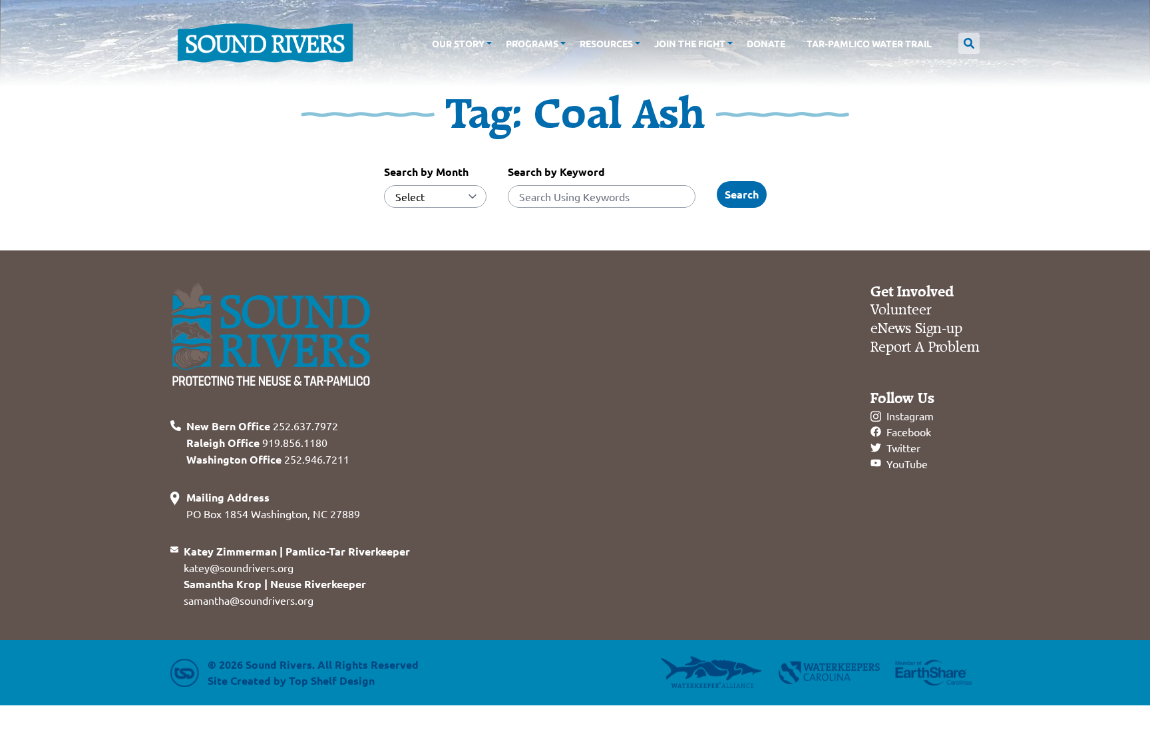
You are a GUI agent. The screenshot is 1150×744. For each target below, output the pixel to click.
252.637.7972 (262, 425)
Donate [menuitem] (766, 43)
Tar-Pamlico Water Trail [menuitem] (869, 43)
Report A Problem (925, 347)
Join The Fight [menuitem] (689, 43)
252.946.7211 (267, 459)
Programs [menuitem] (532, 43)
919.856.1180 (256, 442)
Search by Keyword (556, 172)
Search (742, 194)
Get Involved (912, 291)
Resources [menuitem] (606, 43)
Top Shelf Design (332, 680)
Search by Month (426, 172)
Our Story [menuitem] (458, 43)
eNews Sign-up (916, 328)
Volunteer (900, 310)
